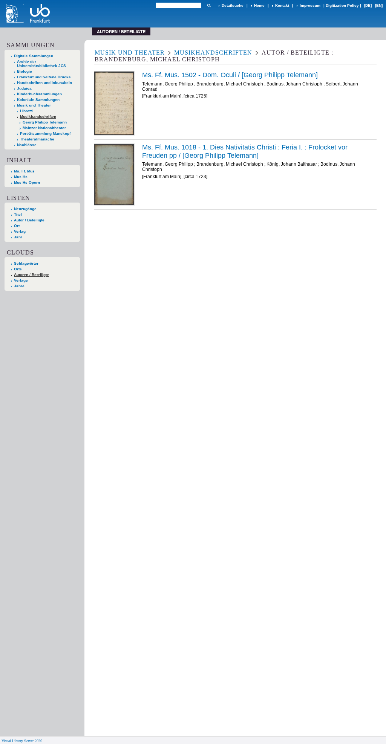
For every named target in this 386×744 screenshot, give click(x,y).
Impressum (310, 5)
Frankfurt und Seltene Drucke (44, 77)
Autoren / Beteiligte (31, 275)
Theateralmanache (37, 139)
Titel (18, 214)
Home (259, 5)
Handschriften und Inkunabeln (44, 83)
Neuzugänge (25, 209)
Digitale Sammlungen (33, 56)
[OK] (208, 5)
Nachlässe (27, 145)
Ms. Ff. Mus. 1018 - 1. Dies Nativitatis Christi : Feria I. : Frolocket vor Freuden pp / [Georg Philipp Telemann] (245, 151)
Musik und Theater (34, 105)
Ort (17, 226)
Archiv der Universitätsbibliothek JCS (41, 63)
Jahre (19, 286)
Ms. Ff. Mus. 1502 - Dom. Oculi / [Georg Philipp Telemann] (230, 75)
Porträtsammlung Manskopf (45, 133)
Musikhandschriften (38, 116)
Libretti (26, 111)
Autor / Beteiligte (29, 220)
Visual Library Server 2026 (22, 741)
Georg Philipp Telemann (45, 122)
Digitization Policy (342, 5)
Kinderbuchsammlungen (39, 94)
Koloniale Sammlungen (38, 100)
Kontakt (282, 5)
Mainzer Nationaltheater (44, 128)
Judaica (24, 88)
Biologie (24, 71)
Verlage (21, 280)
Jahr (18, 237)
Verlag (20, 231)
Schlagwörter (26, 263)
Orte (18, 269)
